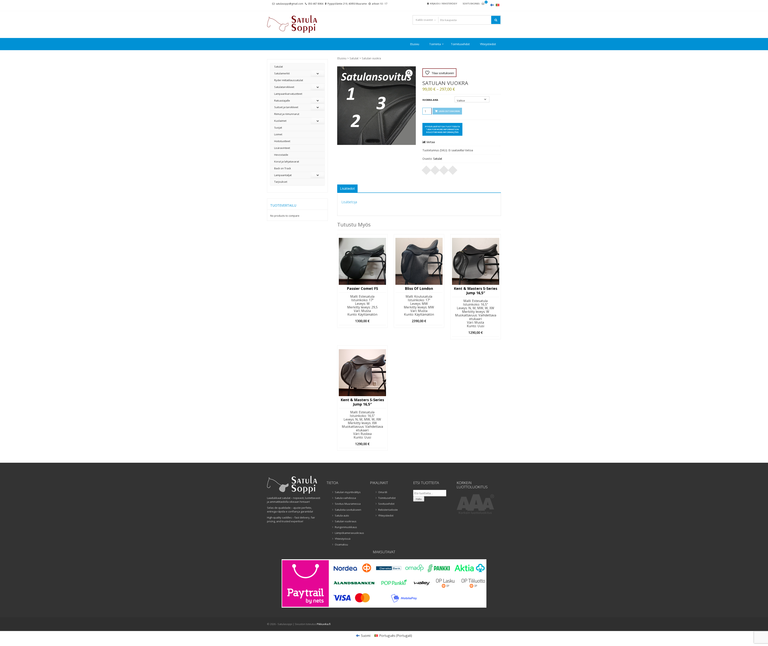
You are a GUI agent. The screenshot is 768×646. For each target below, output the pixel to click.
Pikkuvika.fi (324, 624)
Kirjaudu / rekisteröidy (443, 3)
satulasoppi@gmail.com (289, 3)
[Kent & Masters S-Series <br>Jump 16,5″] (362, 372)
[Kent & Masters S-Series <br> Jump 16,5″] (475, 261)
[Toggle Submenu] (318, 73)
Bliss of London (419, 288)
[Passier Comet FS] (362, 261)
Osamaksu (341, 544)
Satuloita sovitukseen (348, 509)
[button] (409, 73)
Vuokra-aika (430, 99)
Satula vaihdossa (345, 498)
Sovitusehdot (386, 503)
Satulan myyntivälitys (348, 492)
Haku (419, 499)
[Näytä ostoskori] (483, 3)
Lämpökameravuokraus (349, 533)
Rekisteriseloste (388, 509)
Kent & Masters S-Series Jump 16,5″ (475, 290)
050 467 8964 (315, 3)
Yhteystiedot (488, 44)
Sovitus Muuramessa (348, 503)
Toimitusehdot (460, 44)
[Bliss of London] (419, 261)
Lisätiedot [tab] (347, 188)
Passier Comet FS (362, 288)
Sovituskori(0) (471, 3)
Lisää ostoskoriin (449, 111)
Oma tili (382, 492)
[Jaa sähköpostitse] (453, 169)
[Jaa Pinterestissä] (444, 169)
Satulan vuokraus (345, 521)
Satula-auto (342, 515)
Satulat (354, 58)
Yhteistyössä (342, 538)
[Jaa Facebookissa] (426, 169)
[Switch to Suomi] (492, 5)
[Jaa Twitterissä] (435, 169)
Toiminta (435, 44)
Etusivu (414, 44)
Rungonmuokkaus (346, 527)
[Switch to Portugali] (497, 5)
